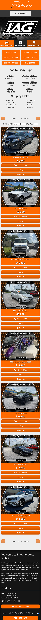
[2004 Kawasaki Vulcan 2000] (20, 346)
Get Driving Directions (21, 606)
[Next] (38, 118)
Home (11, 612)
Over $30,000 (30, 63)
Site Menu (20, 13)
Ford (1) (11, 103)
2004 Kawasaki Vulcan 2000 (20, 362)
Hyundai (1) (11, 107)
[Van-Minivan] (33, 83)
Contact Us (21, 612)
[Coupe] (10, 83)
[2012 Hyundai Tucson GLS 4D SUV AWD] (20, 295)
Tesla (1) (30, 105)
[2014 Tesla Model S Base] (20, 449)
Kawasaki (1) (30, 100)
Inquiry (20, 170)
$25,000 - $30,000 (11, 63)
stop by (28, 580)
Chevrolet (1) (11, 100)
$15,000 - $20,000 (11, 58)
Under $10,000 (11, 53)
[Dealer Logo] (20, 28)
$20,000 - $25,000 (30, 58)
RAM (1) (30, 103)
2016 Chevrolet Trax (20, 157)
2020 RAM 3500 (21, 413)
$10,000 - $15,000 (30, 53)
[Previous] (3, 118)
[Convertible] (10, 77)
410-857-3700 (22, 6)
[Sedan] (25, 77)
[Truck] (25, 83)
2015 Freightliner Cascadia (20, 259)
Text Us (21, 174)
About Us (16, 612)
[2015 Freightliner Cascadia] (20, 244)
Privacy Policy (28, 612)
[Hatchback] (10, 90)
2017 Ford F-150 (20, 208)
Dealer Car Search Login (7, 613)
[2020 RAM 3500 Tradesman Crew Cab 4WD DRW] (20, 397)
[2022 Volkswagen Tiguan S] (20, 500)
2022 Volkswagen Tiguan (20, 515)
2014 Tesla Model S (20, 464)
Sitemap (23, 613)
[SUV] (33, 77)
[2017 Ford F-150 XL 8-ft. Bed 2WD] (20, 193)
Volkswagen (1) (30, 107)
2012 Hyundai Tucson (20, 311)
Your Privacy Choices (31, 613)
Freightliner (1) (11, 105)
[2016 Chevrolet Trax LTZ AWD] (20, 141)
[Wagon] (29, 90)
